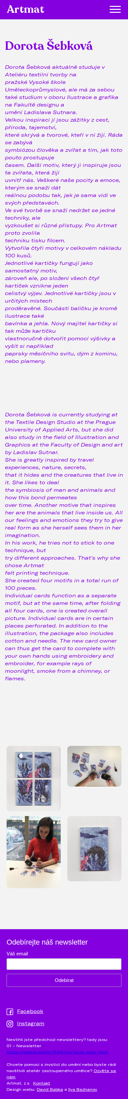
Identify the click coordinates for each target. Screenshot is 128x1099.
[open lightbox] (34, 779)
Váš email (17, 953)
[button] (115, 9)
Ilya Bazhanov (82, 1089)
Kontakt (41, 1083)
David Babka (50, 1089)
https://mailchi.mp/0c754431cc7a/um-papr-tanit (57, 1051)
